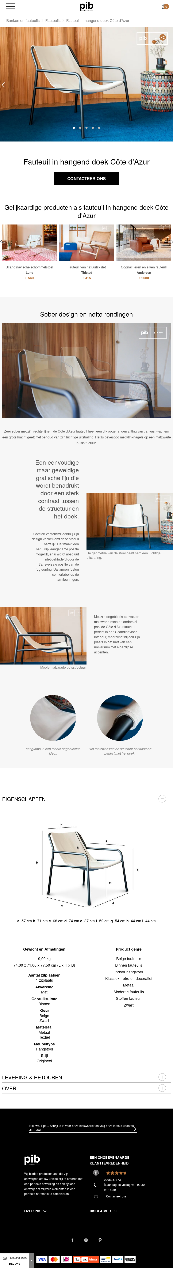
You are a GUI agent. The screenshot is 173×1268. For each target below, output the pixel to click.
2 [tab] (80, 128)
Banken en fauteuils (23, 20)
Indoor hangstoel (129, 971)
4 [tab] (93, 128)
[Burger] (10, 7)
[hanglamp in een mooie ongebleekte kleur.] (53, 718)
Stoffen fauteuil (128, 998)
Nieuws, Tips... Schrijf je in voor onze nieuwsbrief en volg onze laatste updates (81, 1126)
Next (169, 84)
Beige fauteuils (128, 958)
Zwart (129, 1005)
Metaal (128, 985)
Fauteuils (53, 20)
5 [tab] (99, 128)
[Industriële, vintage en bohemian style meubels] (86, 6)
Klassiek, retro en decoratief (128, 978)
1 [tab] (74, 128)
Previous (3, 84)
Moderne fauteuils (129, 991)
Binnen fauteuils (128, 965)
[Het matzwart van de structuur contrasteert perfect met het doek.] (120, 718)
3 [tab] (86, 128)
